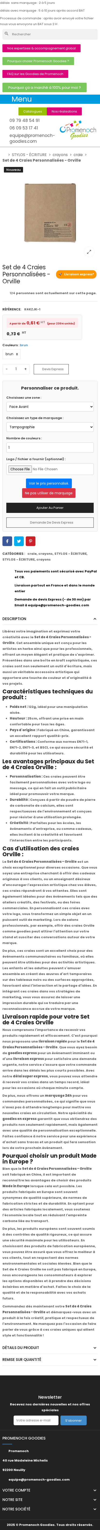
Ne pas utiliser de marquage (49, 493)
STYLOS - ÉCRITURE (70, 553)
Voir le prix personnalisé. (49, 483)
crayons (45, 553)
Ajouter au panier (50, 507)
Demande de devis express (51, 522)
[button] (41, 48)
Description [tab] (14, 618)
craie (32, 553)
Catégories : (13, 553)
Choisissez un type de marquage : (34, 418)
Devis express (53, 369)
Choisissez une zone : (23, 397)
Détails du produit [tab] (20, 1347)
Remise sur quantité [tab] (21, 1359)
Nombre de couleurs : (24, 438)
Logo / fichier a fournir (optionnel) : (36, 459)
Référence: (11, 309)
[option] (50, 212)
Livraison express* (76, 274)
